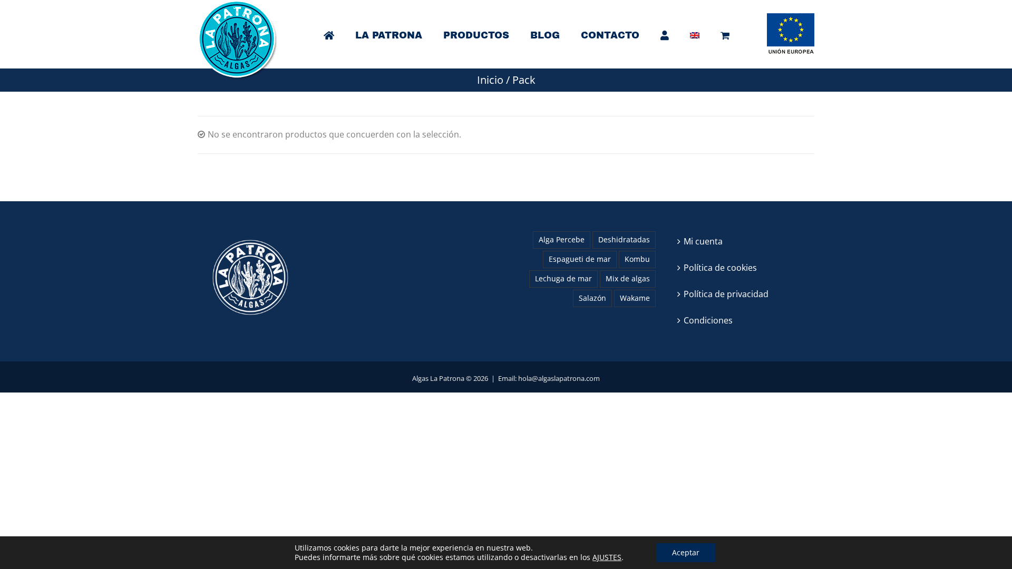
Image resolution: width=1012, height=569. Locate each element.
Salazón (592, 298)
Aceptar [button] (685, 552)
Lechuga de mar (563, 278)
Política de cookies (720, 267)
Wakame (635, 298)
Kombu (637, 259)
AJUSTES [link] (606, 557)
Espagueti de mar (580, 259)
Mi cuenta (703, 241)
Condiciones (708, 320)
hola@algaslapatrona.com (559, 378)
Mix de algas (628, 278)
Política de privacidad (726, 294)
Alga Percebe (562, 239)
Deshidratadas (624, 239)
